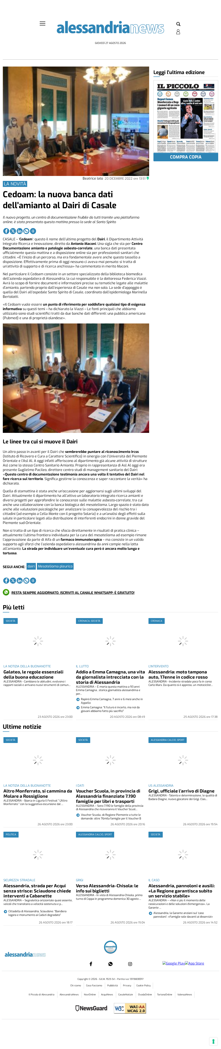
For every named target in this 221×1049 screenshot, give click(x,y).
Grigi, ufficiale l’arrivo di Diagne (181, 790)
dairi (31, 566)
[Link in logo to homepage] (110, 30)
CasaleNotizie (126, 994)
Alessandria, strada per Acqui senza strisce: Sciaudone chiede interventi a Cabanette (37, 890)
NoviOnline (90, 994)
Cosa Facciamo (94, 985)
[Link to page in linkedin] (20, 231)
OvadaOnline (145, 994)
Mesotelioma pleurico (55, 566)
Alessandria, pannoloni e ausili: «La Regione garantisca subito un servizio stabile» (181, 890)
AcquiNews (107, 994)
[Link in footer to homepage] (110, 948)
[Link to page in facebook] (6, 231)
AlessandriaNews (69, 994)
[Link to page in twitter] (13, 231)
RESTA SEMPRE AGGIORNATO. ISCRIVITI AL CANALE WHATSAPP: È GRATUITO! (72, 593)
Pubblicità (112, 985)
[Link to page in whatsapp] (26, 231)
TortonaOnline (165, 994)
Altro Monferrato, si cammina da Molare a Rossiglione (37, 793)
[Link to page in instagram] (130, 964)
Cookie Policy (143, 985)
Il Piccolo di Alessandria (42, 994)
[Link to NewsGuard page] (92, 1009)
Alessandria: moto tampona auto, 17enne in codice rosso (178, 674)
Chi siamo (76, 985)
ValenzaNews (184, 994)
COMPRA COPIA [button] (186, 157)
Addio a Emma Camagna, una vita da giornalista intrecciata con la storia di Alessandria (110, 677)
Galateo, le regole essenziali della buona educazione (33, 674)
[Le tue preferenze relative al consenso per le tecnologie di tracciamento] (213, 1041)
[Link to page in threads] (33, 231)
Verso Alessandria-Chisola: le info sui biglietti (107, 888)
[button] (178, 24)
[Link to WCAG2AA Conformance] (128, 1009)
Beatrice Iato (93, 178)
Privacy (127, 985)
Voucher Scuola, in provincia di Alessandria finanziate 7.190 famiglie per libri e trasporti (108, 796)
